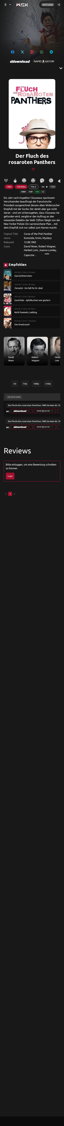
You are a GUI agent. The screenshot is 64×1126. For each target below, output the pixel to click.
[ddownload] (20, 61)
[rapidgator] (44, 61)
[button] (22, 411)
